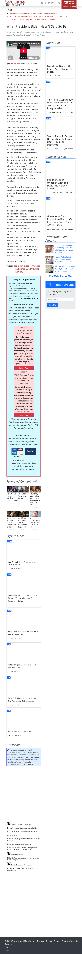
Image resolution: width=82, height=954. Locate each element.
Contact (32, 941)
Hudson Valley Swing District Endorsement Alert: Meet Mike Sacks (63, 259)
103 (47, 118)
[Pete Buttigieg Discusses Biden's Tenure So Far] (24, 652)
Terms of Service (22, 762)
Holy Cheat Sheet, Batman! (19, 731)
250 (9, 541)
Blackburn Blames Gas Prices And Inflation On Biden (60, 68)
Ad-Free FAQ (33, 425)
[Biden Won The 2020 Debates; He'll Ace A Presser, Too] (24, 618)
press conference (32, 266)
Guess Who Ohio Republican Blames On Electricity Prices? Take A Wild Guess (60, 220)
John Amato (14, 63)
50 (8, 611)
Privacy (57, 941)
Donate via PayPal (30, 451)
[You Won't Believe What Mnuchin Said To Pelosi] (24, 549)
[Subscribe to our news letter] (56, 3)
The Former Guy (21, 268)
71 (47, 48)
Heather (50, 76)
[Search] (59, 3)
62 (47, 162)
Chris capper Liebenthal (55, 192)
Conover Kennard (53, 112)
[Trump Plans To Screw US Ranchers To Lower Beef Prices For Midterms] (60, 125)
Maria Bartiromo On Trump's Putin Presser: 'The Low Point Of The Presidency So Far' (22, 598)
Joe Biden (18, 266)
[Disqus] (23, 846)
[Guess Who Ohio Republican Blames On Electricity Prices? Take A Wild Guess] (60, 205)
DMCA (65, 941)
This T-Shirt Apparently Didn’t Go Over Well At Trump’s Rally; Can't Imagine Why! (60, 104)
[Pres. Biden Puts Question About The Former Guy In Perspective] (24, 685)
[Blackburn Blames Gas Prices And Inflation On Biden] (60, 55)
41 (47, 198)
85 (8, 574)
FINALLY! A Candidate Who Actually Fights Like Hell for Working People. (65, 268)
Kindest (17, 456)
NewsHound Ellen (53, 149)
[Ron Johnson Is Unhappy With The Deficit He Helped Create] (60, 168)
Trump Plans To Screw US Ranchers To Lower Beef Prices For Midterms (59, 140)
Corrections (74, 941)
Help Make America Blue (60, 276)
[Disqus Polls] (23, 793)
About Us (22, 941)
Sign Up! (52, 305)
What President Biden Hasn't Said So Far (37, 26)
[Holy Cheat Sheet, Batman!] (24, 718)
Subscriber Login (69, 6)
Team (14, 941)
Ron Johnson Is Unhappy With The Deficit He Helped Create (57, 184)
